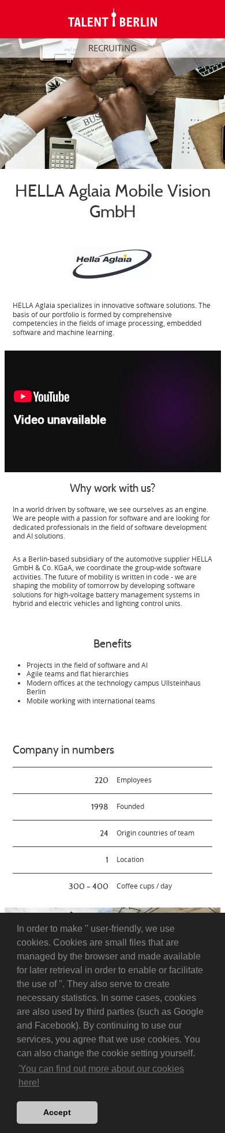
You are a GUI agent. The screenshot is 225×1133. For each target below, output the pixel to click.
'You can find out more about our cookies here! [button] (101, 1075)
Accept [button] (57, 1112)
